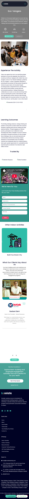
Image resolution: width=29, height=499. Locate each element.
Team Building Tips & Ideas (8, 428)
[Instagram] (5, 411)
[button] (2, 55)
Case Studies (4, 424)
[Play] (14, 289)
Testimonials (4, 426)
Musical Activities (5, 444)
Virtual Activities (5, 451)
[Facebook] (8, 411)
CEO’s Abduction (14, 256)
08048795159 (14, 385)
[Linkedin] (2, 411)
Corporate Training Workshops (8, 447)
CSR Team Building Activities (8, 449)
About (3, 422)
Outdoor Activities (6, 442)
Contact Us (4, 431)
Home (3, 420)
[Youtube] (10, 411)
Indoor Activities (5, 440)
